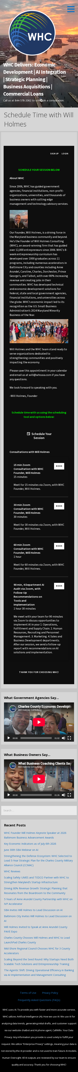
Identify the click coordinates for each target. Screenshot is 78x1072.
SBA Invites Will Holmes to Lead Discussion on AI (33, 910)
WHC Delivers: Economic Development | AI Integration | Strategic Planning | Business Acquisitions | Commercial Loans (34, 79)
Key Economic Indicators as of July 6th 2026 (30, 843)
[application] (39, 722)
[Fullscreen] (69, 738)
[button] (72, 7)
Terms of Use (28, 992)
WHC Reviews (12, 871)
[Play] (9, 738)
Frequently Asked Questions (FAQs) (39, 1000)
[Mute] (63, 738)
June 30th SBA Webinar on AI (21, 850)
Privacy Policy (50, 992)
